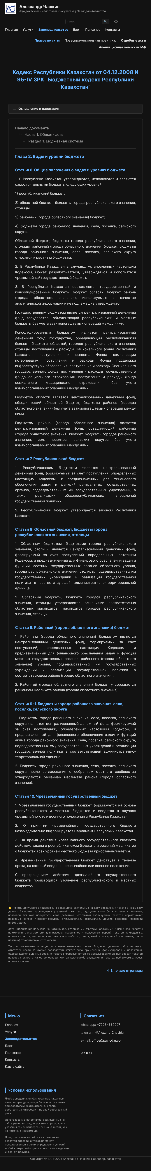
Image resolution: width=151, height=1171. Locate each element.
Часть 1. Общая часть (44, 134)
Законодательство (53, 29)
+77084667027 (108, 1025)
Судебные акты (133, 40)
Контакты (112, 29)
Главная (11, 29)
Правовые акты (47, 40)
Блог (76, 29)
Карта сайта (14, 1066)
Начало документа (32, 128)
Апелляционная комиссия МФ (122, 47)
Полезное (92, 29)
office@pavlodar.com (107, 1040)
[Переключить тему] (116, 21)
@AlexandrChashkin (110, 1032)
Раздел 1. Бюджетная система (55, 141)
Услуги (28, 29)
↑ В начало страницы (125, 970)
